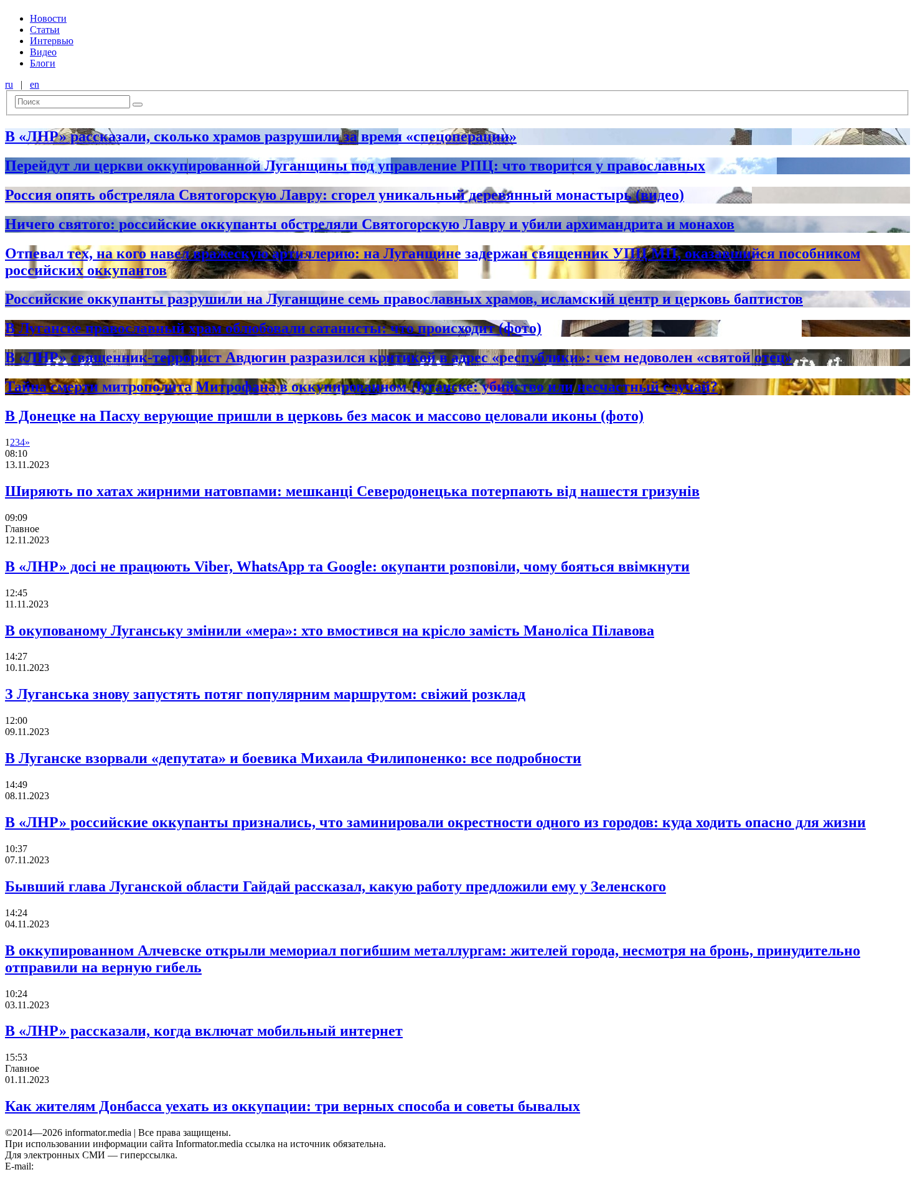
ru (9, 84)
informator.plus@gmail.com (91, 1166)
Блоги (42, 63)
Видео (43, 52)
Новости (48, 18)
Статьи (45, 29)
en (34, 84)
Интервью (51, 40)
